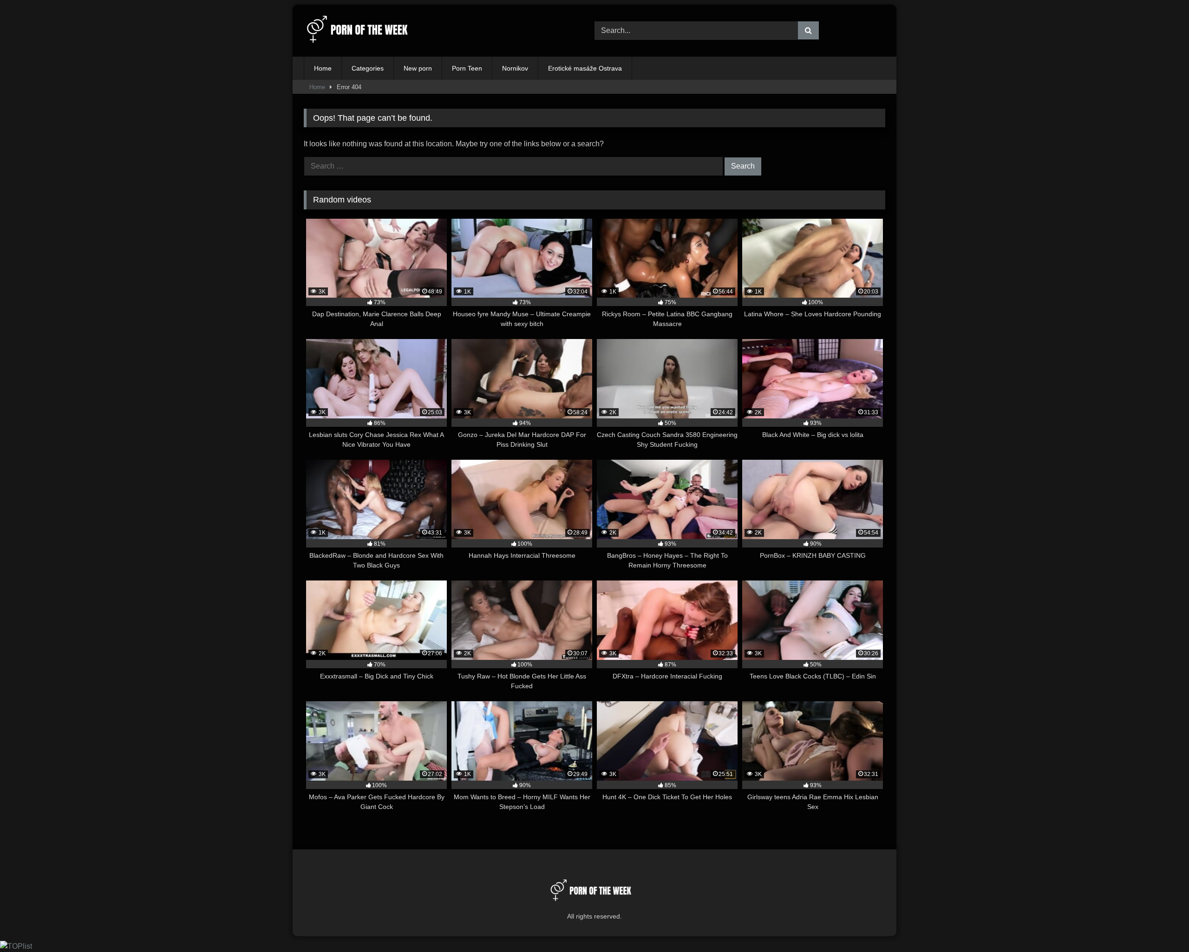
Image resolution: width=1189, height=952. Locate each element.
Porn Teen (467, 68)
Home (323, 68)
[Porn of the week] (362, 30)
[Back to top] (1160, 924)
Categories (368, 68)
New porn (418, 68)
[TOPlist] (16, 946)
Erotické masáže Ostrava (585, 68)
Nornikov (515, 68)
